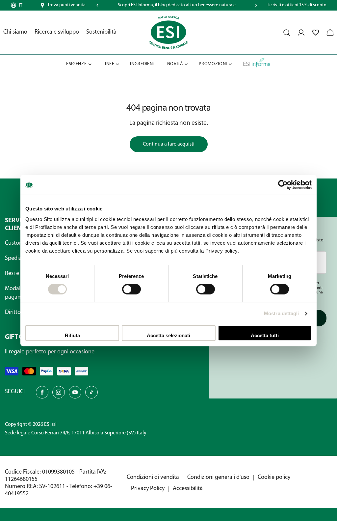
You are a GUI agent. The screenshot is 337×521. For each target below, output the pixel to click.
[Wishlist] (316, 33)
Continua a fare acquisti (168, 144)
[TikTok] (91, 392)
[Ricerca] (287, 33)
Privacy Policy (148, 489)
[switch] (131, 289)
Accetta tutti (265, 335)
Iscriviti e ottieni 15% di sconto (297, 5)
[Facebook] (42, 392)
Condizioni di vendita (153, 477)
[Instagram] (58, 392)
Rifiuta (72, 335)
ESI (47, 424)
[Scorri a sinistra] (97, 5)
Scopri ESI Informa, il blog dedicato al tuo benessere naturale (177, 5)
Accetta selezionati (168, 335)
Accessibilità (188, 489)
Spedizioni (18, 258)
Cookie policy (274, 477)
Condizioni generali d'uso (218, 477)
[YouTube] (75, 392)
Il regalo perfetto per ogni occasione (49, 352)
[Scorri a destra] (256, 5)
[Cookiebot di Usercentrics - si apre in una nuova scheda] (283, 185)
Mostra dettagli (281, 313)
